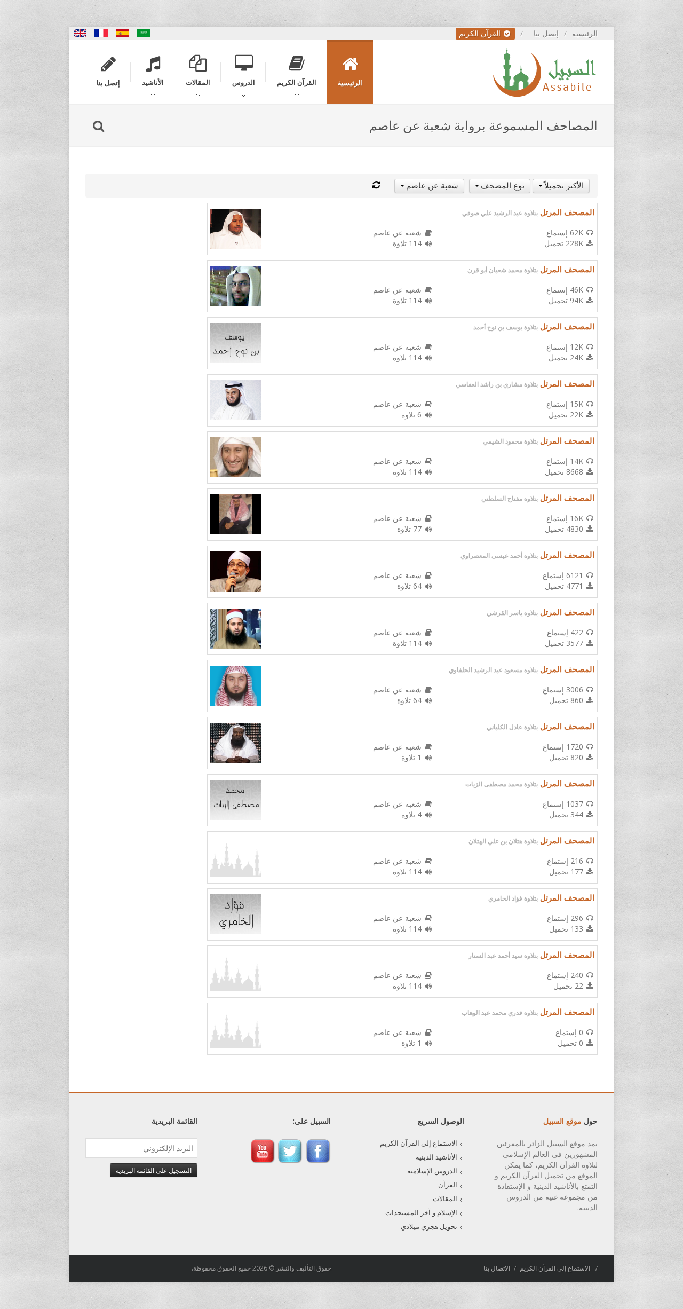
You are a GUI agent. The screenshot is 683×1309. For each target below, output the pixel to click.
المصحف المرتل (528, 212)
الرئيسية (585, 33)
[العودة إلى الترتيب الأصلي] (376, 185)
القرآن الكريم (481, 33)
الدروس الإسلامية (432, 1171)
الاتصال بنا (496, 1268)
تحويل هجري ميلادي (429, 1226)
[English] (80, 33)
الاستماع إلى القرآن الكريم (418, 1143)
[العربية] (144, 33)
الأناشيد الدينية (436, 1157)
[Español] (122, 33)
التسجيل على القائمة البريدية (154, 1170)
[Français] (101, 33)
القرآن (447, 1184)
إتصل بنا (546, 33)
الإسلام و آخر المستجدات (421, 1212)
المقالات (445, 1198)
